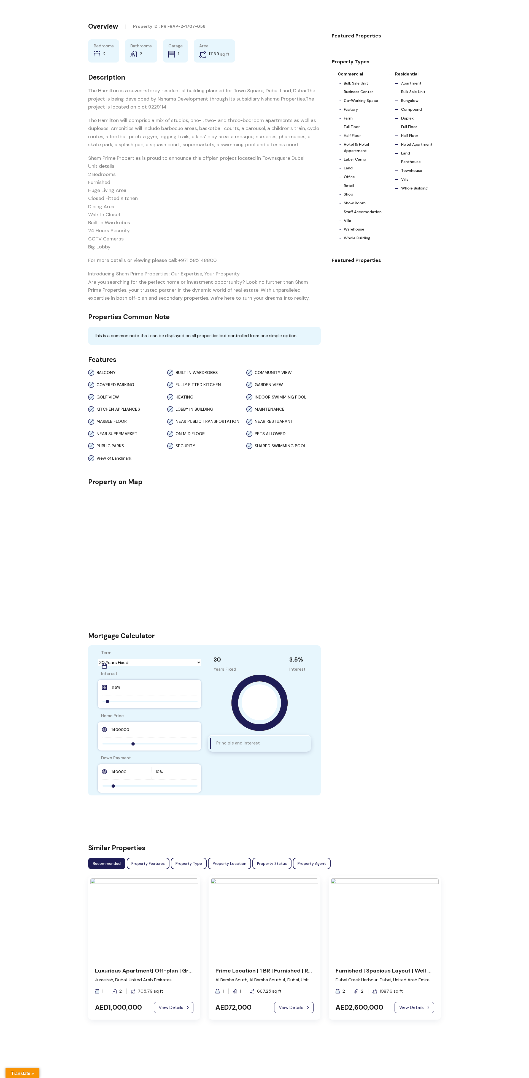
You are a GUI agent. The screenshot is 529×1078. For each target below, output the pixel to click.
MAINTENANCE (270, 409)
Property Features (148, 863)
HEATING (184, 397)
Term (106, 653)
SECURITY (185, 446)
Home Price (112, 716)
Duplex (407, 118)
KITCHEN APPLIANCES (118, 409)
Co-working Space (361, 100)
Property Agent (312, 863)
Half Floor (352, 135)
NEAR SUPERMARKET (116, 434)
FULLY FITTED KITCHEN (198, 385)
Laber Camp (355, 159)
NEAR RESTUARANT (274, 421)
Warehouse (354, 229)
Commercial (350, 74)
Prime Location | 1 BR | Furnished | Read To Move (278, 970)
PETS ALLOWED (270, 434)
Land (348, 168)
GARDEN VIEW (269, 385)
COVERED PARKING (115, 385)
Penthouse (411, 161)
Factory (351, 109)
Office (349, 176)
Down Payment (116, 758)
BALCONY (105, 372)
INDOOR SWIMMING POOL (280, 397)
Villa (347, 220)
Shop (348, 194)
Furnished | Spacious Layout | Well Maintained (396, 970)
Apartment (411, 83)
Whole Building (357, 237)
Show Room (355, 203)
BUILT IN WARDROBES (197, 372)
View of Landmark (113, 458)
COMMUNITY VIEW (273, 372)
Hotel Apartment (417, 144)
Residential (407, 74)
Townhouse (411, 170)
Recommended (107, 863)
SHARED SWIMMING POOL (280, 446)
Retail (349, 185)
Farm (348, 118)
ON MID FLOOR (190, 434)
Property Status (272, 863)
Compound (411, 109)
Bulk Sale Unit (356, 83)
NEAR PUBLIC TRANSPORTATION (207, 421)
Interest (109, 673)
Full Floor (352, 126)
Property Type (189, 863)
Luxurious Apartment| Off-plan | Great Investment (162, 970)
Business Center (358, 91)
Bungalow (410, 100)
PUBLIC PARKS (110, 446)
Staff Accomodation (363, 211)
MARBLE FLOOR (111, 421)
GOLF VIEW (107, 397)
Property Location (229, 863)
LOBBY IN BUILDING (194, 409)
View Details (171, 1007)
